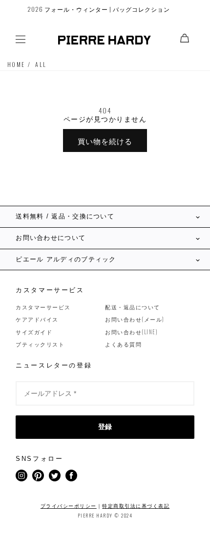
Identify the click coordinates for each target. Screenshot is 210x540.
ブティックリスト (40, 344)
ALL (40, 64)
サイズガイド (34, 332)
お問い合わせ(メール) (135, 319)
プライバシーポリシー (69, 505)
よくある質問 (123, 344)
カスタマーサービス (43, 307)
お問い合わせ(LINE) (131, 332)
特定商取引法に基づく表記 (135, 505)
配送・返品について (132, 307)
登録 (105, 427)
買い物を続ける (105, 140)
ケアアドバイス (37, 319)
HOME (16, 64)
